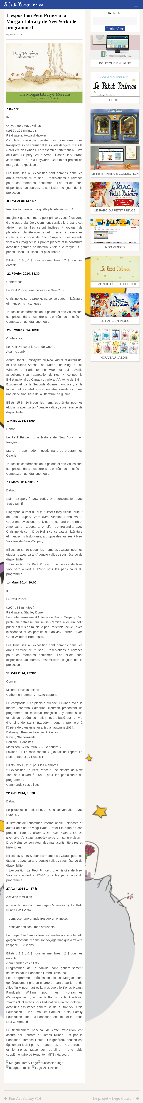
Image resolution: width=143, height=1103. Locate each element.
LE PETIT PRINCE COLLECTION (115, 173)
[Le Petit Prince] (17, 4)
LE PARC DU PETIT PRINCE (115, 210)
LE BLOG (37, 5)
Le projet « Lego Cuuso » (113, 1098)
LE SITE (115, 100)
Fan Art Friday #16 (25, 1098)
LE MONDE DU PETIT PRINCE (115, 284)
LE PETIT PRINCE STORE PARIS (115, 137)
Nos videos (115, 247)
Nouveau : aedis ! (115, 357)
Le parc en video (115, 321)
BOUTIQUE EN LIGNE (115, 63)
